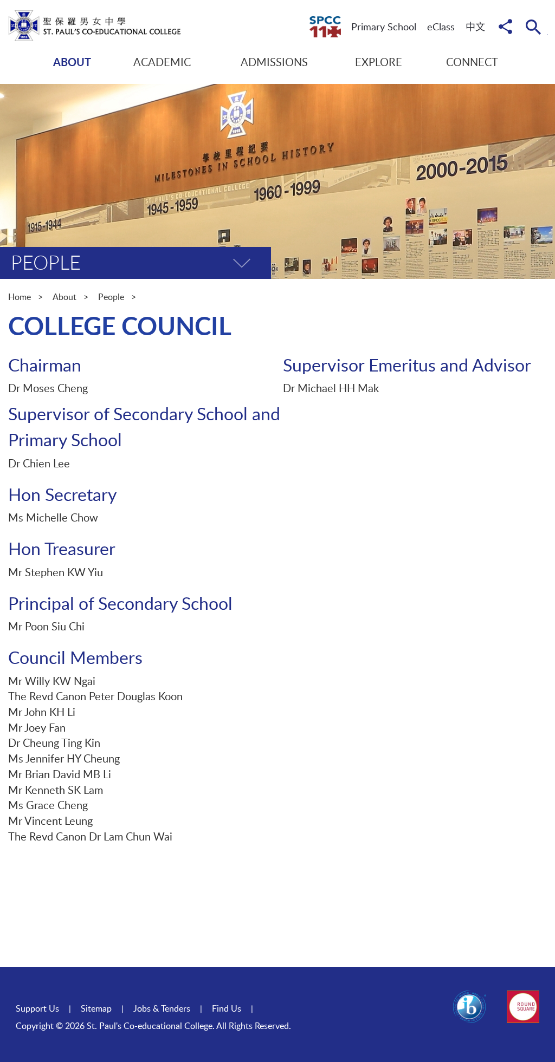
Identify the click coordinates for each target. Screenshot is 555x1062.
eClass (441, 26)
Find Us (226, 1008)
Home (19, 297)
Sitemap (96, 1008)
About (64, 297)
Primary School (383, 26)
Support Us (37, 1008)
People (111, 297)
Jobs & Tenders (161, 1008)
